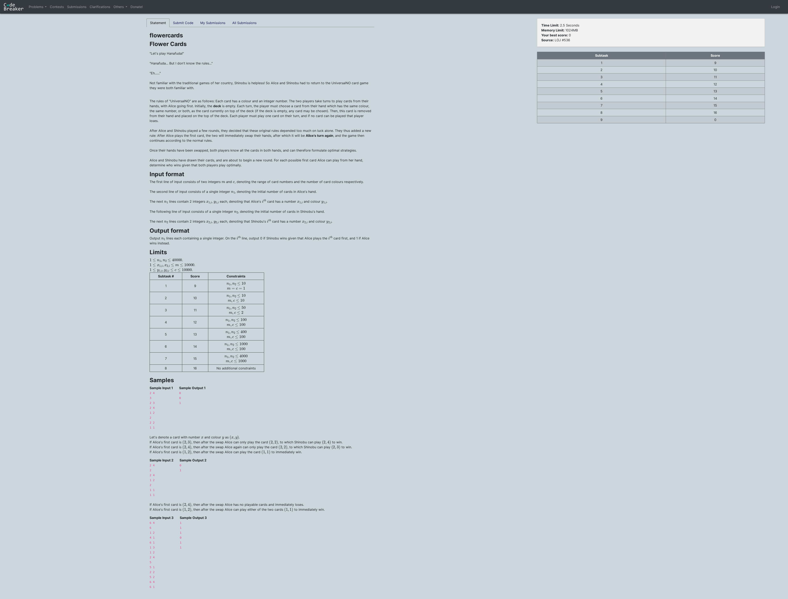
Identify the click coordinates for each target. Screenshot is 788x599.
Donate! (137, 7)
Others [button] (119, 7)
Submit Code (183, 23)
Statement (158, 23)
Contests (57, 7)
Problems (36, 7)
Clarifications (100, 7)
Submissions (76, 7)
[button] (45, 7)
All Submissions (244, 23)
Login (775, 7)
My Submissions (212, 23)
